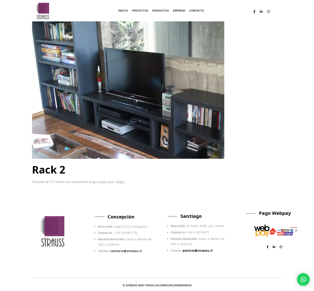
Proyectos (140, 10)
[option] (128, 88)
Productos (160, 10)
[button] (303, 279)
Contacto (196, 10)
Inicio (123, 10)
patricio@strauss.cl (198, 250)
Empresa (179, 10)
